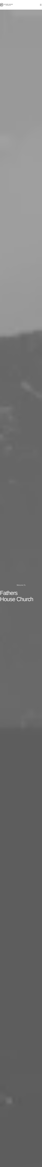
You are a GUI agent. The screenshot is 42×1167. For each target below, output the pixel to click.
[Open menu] (40, 4)
